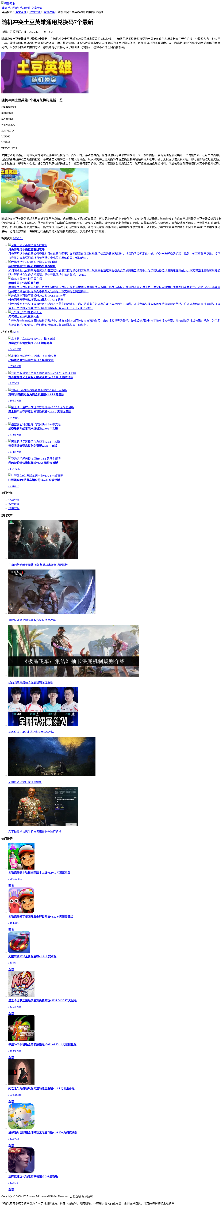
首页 (4, 7)
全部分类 (14, 499)
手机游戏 (13, 7)
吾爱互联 (20, 12)
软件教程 (14, 508)
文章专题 (37, 7)
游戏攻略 (49, 12)
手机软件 (25, 7)
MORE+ (18, 238)
